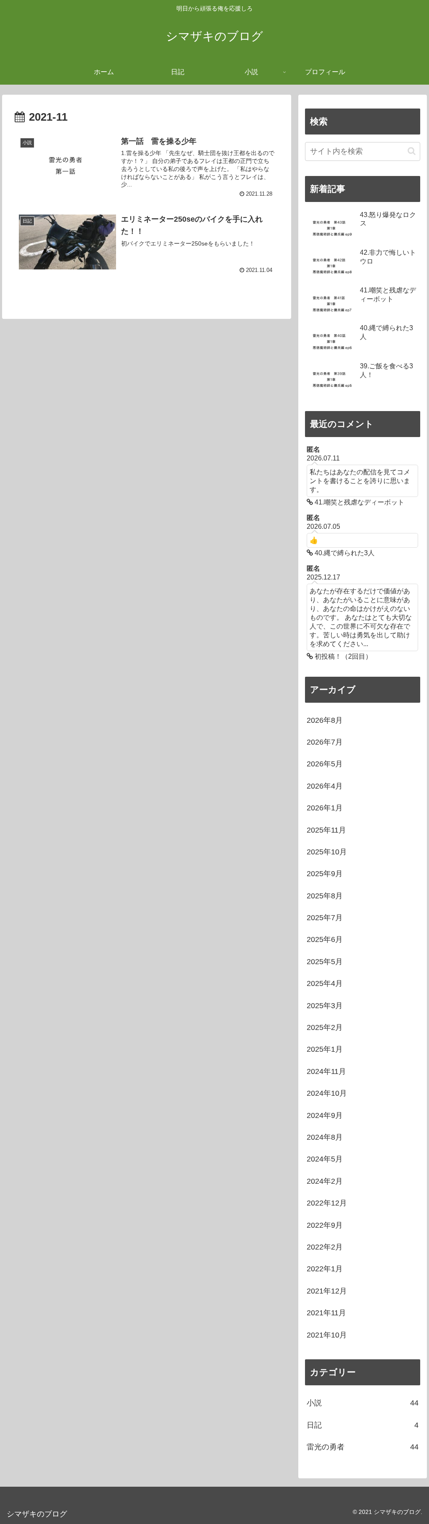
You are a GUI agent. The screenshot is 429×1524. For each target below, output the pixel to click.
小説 (362, 1403)
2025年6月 (325, 939)
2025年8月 (325, 896)
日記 (362, 1425)
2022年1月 (325, 1269)
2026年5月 (325, 764)
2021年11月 (326, 1313)
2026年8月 (325, 720)
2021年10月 (327, 1335)
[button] (411, 151)
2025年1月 (325, 1049)
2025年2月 (325, 1027)
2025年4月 (325, 983)
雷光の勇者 (362, 1447)
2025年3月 (325, 1005)
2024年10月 (327, 1093)
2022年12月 (327, 1203)
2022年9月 (325, 1225)
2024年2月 (325, 1181)
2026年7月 (325, 742)
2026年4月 (325, 786)
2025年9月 (325, 873)
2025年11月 (326, 830)
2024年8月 (325, 1137)
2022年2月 (325, 1247)
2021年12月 (327, 1291)
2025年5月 (325, 961)
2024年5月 (325, 1159)
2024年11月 (326, 1071)
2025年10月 (327, 852)
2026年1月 (325, 808)
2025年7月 (325, 917)
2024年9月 (325, 1115)
